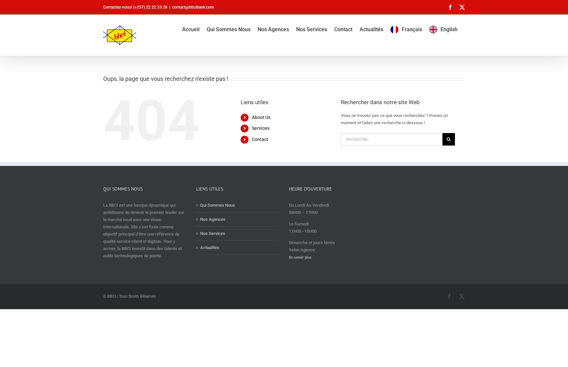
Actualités (209, 247)
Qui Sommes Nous (217, 205)
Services (261, 128)
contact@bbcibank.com (193, 7)
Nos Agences (212, 219)
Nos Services (212, 233)
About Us (261, 117)
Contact (260, 139)
